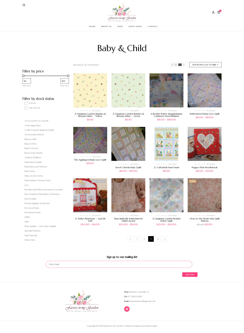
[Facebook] (127, 309)
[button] (219, 12)
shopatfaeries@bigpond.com (142, 301)
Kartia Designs (151, 326)
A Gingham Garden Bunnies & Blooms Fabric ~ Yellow (90, 114)
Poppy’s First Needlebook (204, 167)
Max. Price (64, 85)
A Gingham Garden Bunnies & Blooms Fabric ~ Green (128, 114)
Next (165, 239)
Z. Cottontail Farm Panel (166, 167)
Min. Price (26, 85)
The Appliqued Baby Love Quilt (90, 159)
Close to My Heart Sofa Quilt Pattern (205, 219)
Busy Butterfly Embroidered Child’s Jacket (128, 219)
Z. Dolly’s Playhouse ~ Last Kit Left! (90, 219)
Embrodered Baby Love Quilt (205, 113)
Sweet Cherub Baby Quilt (128, 167)
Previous (130, 239)
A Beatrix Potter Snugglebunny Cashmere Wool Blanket (166, 114)
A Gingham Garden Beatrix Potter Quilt (166, 219)
